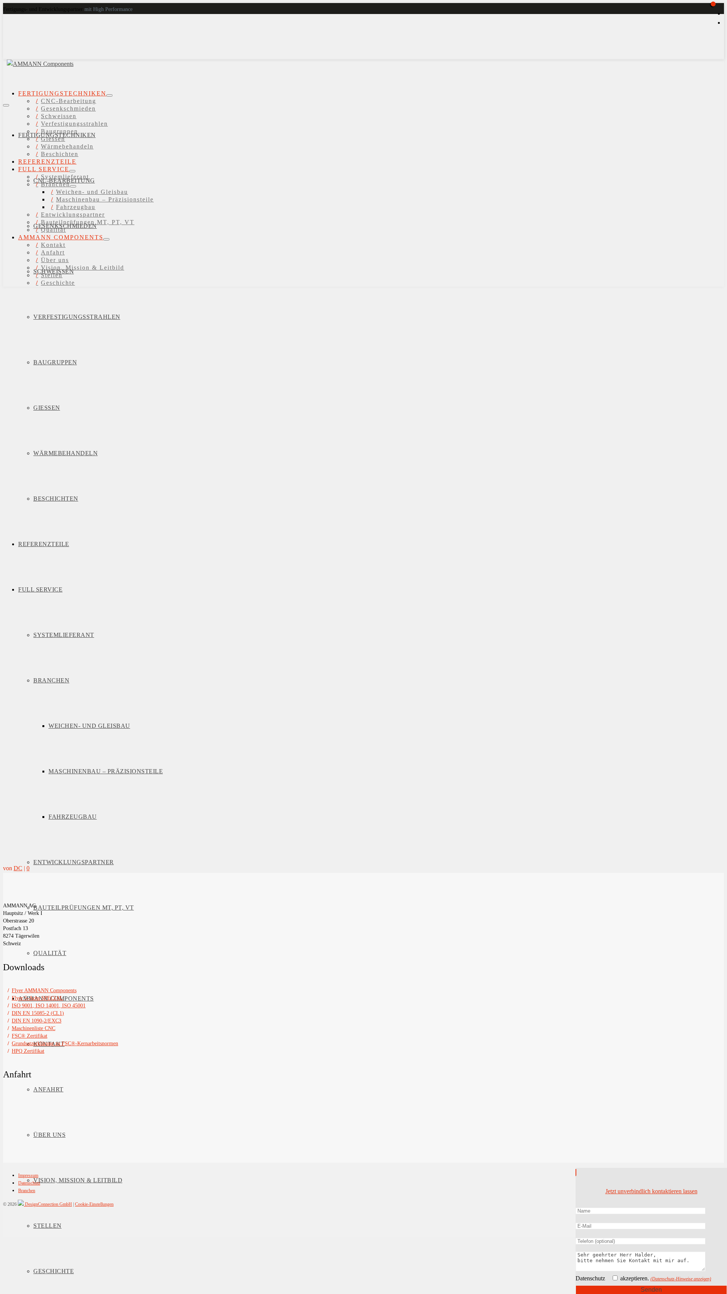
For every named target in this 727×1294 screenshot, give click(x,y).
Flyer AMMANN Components (44, 990)
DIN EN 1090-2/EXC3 (36, 1021)
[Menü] (6, 105)
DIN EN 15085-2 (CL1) (38, 1013)
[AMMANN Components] (93, 55)
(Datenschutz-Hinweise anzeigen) (681, 1279)
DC (18, 868)
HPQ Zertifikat (28, 1051)
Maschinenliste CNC (33, 1028)
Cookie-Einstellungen (94, 1204)
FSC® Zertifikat (29, 1036)
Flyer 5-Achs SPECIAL (37, 998)
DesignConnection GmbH (48, 1204)
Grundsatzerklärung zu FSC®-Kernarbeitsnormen (65, 1043)
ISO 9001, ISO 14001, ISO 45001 (49, 1005)
